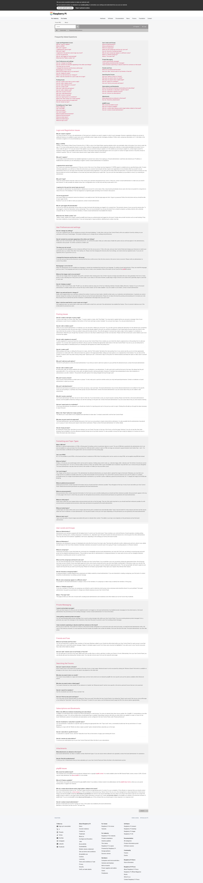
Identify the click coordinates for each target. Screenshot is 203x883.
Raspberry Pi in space (108, 846)
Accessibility (82, 844)
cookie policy (85, 5)
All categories (128, 841)
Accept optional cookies (65, 8)
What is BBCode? (60, 107)
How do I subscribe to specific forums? (112, 91)
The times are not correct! (63, 66)
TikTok (60, 835)
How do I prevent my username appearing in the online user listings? (73, 64)
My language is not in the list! (63, 69)
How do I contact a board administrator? (112, 110)
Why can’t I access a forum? (63, 91)
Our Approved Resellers (85, 839)
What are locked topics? (62, 118)
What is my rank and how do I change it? (66, 74)
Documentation (120, 18)
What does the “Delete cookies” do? (65, 58)
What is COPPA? (60, 46)
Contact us (82, 831)
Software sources (129, 846)
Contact (150, 18)
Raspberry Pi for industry (108, 836)
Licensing (81, 859)
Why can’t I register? (61, 47)
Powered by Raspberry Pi (109, 848)
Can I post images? (61, 112)
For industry (54, 18)
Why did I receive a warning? (63, 95)
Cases (103, 870)
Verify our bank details (85, 869)
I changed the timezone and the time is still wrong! (69, 68)
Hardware (102, 18)
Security (81, 867)
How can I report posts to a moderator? (66, 96)
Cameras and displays (108, 863)
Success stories (106, 853)
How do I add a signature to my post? (66, 85)
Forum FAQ (58, 22)
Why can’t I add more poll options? (65, 88)
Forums (134, 18)
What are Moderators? (108, 46)
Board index (57, 817)
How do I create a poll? (62, 86)
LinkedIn (61, 844)
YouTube (61, 838)
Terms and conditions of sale (87, 862)
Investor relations (84, 829)
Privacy (81, 864)
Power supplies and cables (109, 868)
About (66, 22)
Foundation (142, 18)
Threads (61, 832)
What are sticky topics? (62, 117)
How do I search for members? (110, 81)
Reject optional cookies (83, 8)
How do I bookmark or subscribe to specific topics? (115, 89)
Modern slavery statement (86, 849)
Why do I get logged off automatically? (66, 56)
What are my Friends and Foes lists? (111, 69)
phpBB (124, 269)
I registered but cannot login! (63, 49)
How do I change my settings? (64, 63)
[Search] (77, 26)
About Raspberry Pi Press (131, 869)
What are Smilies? (60, 110)
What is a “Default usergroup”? (110, 54)
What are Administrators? (108, 44)
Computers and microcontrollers (110, 860)
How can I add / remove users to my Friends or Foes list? (117, 71)
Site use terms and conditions (87, 851)
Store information (129, 862)
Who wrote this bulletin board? (110, 104)
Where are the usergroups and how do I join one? (115, 49)
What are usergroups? (108, 47)
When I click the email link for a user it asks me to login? (70, 76)
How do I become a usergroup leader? (112, 51)
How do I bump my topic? (63, 102)
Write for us (127, 877)
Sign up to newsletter (65, 826)
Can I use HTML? (60, 108)
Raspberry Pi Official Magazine (132, 872)
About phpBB (75, 775)
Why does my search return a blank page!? (113, 79)
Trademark (82, 834)
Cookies (81, 856)
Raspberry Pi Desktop (130, 829)
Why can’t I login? (60, 51)
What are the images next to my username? (67, 71)
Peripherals (105, 873)
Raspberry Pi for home (108, 826)
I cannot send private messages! (110, 61)
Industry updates (106, 841)
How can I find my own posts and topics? (113, 83)
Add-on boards (106, 865)
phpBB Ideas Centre (126, 782)
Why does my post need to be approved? (66, 100)
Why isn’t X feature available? (109, 106)
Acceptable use (83, 854)
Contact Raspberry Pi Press (131, 879)
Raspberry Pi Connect (130, 826)
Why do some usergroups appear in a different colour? (116, 53)
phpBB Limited (99, 773)
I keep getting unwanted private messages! (113, 63)
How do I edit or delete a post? (64, 83)
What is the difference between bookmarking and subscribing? (118, 88)
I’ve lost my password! (62, 54)
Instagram (61, 841)
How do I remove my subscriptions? (111, 93)
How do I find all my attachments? (111, 99)
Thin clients (105, 843)
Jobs (80, 841)
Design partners (106, 851)
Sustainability (83, 846)
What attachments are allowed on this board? (114, 98)
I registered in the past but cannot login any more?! (69, 53)
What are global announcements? (65, 113)
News (128, 18)
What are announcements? (63, 115)
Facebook (61, 847)
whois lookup (76, 792)
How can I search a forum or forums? (112, 76)
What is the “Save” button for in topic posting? (68, 98)
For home (64, 18)
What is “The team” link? (108, 56)
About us (81, 836)
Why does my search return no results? (112, 78)
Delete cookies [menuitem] (135, 817)
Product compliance (107, 838)
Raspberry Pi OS (128, 834)
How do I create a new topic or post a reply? (67, 81)
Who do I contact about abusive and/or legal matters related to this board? (121, 108)
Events (126, 855)
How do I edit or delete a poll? (64, 90)
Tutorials (104, 829)
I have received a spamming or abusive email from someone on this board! (121, 64)
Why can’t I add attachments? (64, 93)
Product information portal (131, 843)
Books (126, 874)
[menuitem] (144, 26)
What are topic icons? (62, 120)
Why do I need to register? (63, 44)
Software (110, 18)
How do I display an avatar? (63, 73)
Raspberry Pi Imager (129, 831)
